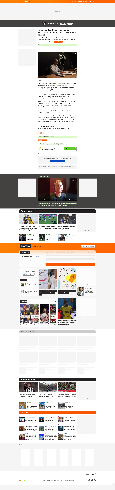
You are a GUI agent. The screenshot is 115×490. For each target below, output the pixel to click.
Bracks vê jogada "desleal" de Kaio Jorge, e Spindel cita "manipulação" (32, 237)
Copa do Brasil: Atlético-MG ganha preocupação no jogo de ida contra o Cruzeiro (47, 396)
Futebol (61, 143)
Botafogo (55, 83)
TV (25, 416)
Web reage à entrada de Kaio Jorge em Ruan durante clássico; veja (48, 228)
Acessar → (35, 279)
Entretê (65, 416)
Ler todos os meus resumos (70, 264)
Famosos (27, 424)
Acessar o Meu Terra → (37, 246)
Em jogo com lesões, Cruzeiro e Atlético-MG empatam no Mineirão (67, 228)
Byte (65, 424)
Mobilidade (47, 424)
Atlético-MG (53, 24)
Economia (66, 433)
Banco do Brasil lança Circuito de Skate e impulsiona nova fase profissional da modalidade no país (50, 405)
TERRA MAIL (74, 1)
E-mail (90, 1)
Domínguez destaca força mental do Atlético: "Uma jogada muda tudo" (51, 237)
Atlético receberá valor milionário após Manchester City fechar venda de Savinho (32, 405)
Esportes (56, 143)
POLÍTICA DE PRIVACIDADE (68, 480)
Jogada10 (50, 143)
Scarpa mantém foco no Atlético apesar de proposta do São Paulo (67, 395)
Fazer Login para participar (57, 161)
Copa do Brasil (29, 234)
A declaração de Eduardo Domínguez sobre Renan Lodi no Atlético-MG (70, 237)
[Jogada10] (40, 133)
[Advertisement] (86, 237)
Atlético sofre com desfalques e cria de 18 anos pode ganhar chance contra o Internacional (70, 405)
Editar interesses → (91, 252)
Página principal (26, 2)
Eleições (46, 416)
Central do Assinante (82, 1)
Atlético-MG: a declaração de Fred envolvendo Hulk (27, 395)
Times (69, 23)
